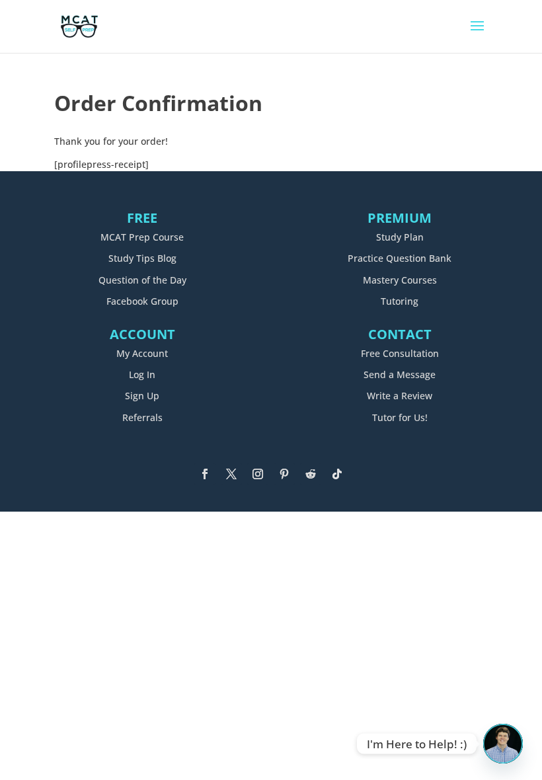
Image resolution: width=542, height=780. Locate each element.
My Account (142, 353)
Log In (142, 374)
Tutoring (399, 301)
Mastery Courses (400, 280)
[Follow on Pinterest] (284, 474)
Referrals (142, 417)
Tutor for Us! (400, 417)
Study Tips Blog (142, 258)
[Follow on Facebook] (204, 474)
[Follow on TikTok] (337, 474)
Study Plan (400, 237)
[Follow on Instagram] (257, 474)
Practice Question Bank (399, 258)
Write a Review (399, 395)
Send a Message (400, 374)
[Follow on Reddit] (310, 474)
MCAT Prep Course (142, 237)
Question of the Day (142, 280)
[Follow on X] (231, 474)
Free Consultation (400, 353)
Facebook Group (142, 301)
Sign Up (142, 395)
